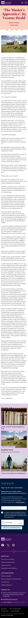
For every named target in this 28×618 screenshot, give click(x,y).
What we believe (6, 576)
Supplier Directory (6, 585)
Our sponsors (5, 582)
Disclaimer (4, 608)
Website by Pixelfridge (7, 615)
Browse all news (6, 565)
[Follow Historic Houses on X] (8, 545)
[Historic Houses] (6, 2)
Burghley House (7, 450)
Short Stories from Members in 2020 (13, 427)
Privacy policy (5, 611)
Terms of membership (15, 608)
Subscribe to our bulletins (9, 568)
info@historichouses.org (10, 599)
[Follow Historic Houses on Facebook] (2, 545)
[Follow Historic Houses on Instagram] (13, 545)
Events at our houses (7, 559)
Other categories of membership (13, 473)
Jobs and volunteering (8, 562)
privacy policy (20, 502)
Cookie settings (15, 611)
